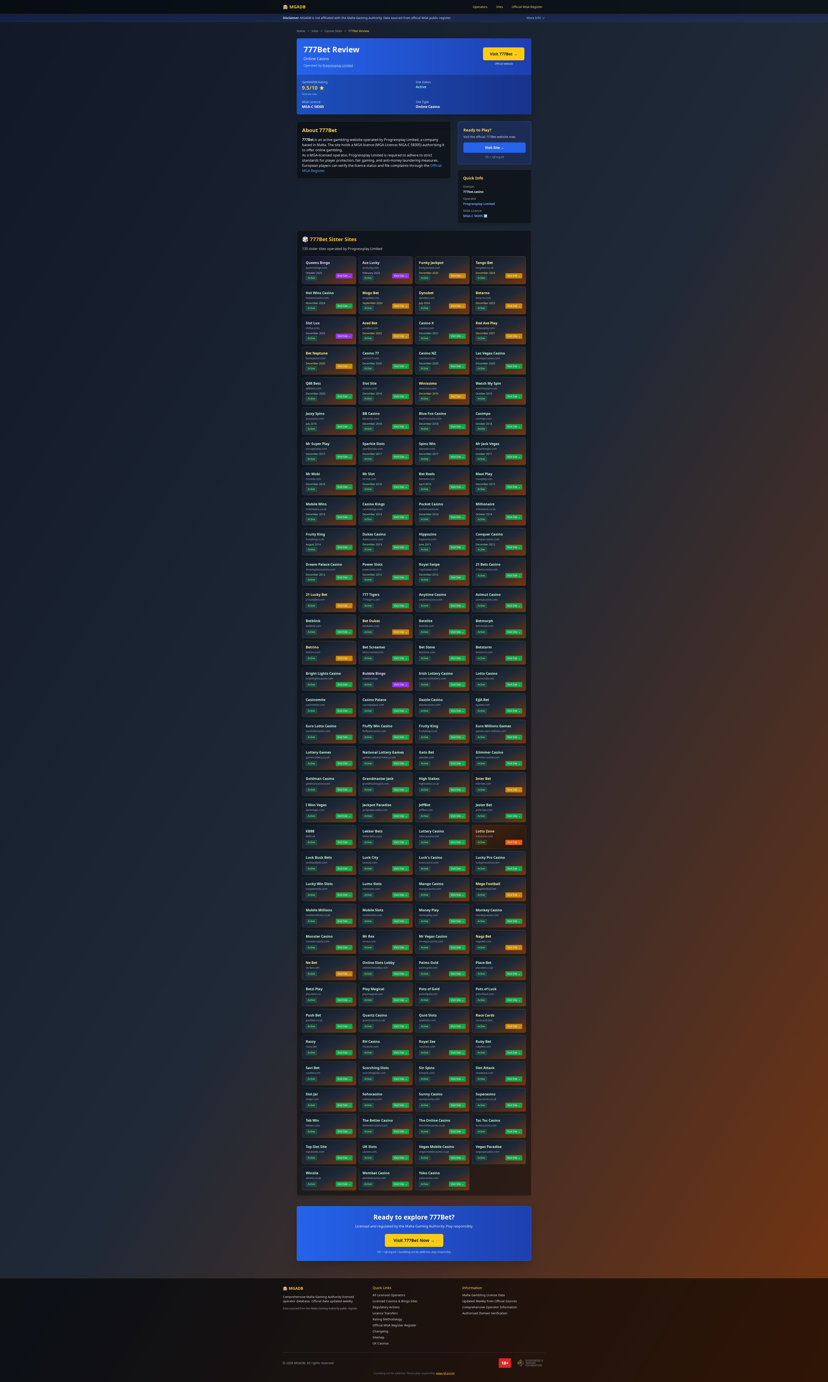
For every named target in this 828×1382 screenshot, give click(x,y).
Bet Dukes (371, 620)
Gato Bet (426, 752)
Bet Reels (427, 474)
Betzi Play (314, 989)
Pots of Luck (486, 989)
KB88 (310, 831)
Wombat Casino (376, 1173)
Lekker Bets (372, 831)
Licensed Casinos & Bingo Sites (395, 1301)
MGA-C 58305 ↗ (475, 216)
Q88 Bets (313, 383)
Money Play (429, 910)
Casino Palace (374, 699)
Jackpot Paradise (376, 805)
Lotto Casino (486, 673)
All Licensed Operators (389, 1295)
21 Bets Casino (488, 564)
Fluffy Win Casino (377, 726)
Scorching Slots (375, 1067)
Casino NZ (427, 353)
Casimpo (483, 413)
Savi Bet (313, 1067)
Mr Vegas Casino (433, 936)
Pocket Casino (431, 504)
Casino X (426, 323)
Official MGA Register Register (394, 1325)
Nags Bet (483, 936)
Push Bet (313, 1015)
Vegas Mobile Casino (436, 1146)
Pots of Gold (429, 989)
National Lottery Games (383, 752)
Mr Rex (368, 936)
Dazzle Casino (431, 699)
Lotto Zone (485, 831)
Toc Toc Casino (488, 1120)
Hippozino (427, 534)
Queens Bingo (318, 262)
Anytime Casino (432, 594)
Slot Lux (313, 323)
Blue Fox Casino (432, 413)
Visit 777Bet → (504, 53)
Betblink (313, 620)
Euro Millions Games (493, 726)
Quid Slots (428, 1015)
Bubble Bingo (374, 673)
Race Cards (485, 1015)
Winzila (312, 1173)
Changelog (380, 1331)
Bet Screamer (373, 647)
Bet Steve (427, 647)
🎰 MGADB (294, 7)
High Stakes (429, 778)
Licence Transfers (385, 1313)
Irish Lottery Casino (436, 673)
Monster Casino (319, 936)
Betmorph (484, 620)
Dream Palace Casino (324, 564)
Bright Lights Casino (323, 673)
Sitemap (378, 1337)
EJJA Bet (482, 699)
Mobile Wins (316, 504)
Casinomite (315, 699)
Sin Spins (426, 1067)
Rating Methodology (387, 1319)
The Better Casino (377, 1120)
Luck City (370, 857)
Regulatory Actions (386, 1307)
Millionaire (485, 504)
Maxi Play (484, 474)
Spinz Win (427, 443)
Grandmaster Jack (378, 778)
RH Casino (371, 1041)
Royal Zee (427, 1041)
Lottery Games (318, 752)
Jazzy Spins (315, 413)
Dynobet (426, 292)
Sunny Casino (430, 1094)
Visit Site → (494, 147)
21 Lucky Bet (316, 594)
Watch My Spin (488, 383)
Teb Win (312, 1120)
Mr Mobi (313, 474)
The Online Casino (434, 1120)
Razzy (311, 1041)
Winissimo (428, 383)
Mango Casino (431, 883)
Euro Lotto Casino (321, 726)
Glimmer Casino (489, 752)
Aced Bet (369, 323)
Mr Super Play (317, 443)
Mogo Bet (370, 292)
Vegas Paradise (489, 1146)
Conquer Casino (489, 534)
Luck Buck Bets (319, 857)
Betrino (312, 647)
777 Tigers (371, 594)
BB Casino (371, 413)
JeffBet (424, 805)
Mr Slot (368, 474)
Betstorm (484, 647)
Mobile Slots (372, 910)
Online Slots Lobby (378, 962)
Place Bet (483, 962)
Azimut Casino (488, 594)
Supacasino (486, 1094)
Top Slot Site (316, 1146)
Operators (480, 7)
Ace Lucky (371, 262)
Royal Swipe (429, 564)
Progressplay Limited (338, 65)
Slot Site (369, 383)
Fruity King (315, 534)
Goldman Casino (320, 778)
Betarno (483, 292)
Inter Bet (483, 778)
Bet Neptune (317, 353)
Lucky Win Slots (319, 883)
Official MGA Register (527, 7)
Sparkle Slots (373, 443)
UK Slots (369, 1146)
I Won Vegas (316, 805)
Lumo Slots (372, 883)
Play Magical (373, 989)
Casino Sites (333, 31)
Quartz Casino (374, 1015)
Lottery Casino (431, 831)
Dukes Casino (374, 534)
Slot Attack (485, 1067)
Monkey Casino (489, 910)
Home (301, 31)
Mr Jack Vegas (487, 443)
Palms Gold (428, 962)
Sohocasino (372, 1094)
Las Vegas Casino (490, 353)
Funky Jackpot (431, 262)
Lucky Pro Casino (490, 857)
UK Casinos (381, 1343)
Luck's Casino (430, 857)
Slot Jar (312, 1094)
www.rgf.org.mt (445, 1373)
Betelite (425, 620)
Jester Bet (484, 805)
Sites (499, 7)
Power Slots (372, 564)
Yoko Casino (429, 1173)
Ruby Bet (483, 1041)
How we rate (309, 94)
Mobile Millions (319, 910)
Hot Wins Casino (320, 292)
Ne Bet (311, 962)
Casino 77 (370, 353)
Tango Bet (484, 262)
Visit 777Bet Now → (414, 1240)
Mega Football (488, 883)
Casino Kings (373, 504)
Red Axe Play (486, 323)
